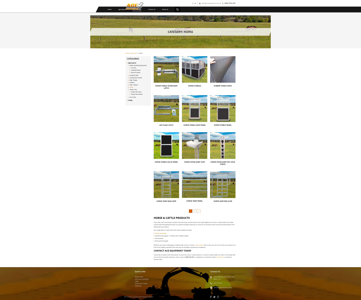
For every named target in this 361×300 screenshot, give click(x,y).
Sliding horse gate (160, 233)
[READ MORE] (166, 69)
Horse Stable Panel (223, 125)
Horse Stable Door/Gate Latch (166, 87)
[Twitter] (195, 4)
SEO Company (128, 297)
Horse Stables (194, 86)
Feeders (132, 82)
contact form (220, 257)
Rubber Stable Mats (223, 86)
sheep (130, 100)
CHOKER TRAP (134, 75)
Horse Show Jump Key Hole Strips (222, 163)
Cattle (137, 281)
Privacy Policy (139, 277)
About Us (165, 9)
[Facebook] (192, 4)
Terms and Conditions (142, 279)
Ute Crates (133, 97)
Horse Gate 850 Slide (222, 201)
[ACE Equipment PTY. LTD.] (135, 6)
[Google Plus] (218, 297)
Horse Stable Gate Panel (194, 125)
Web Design (142, 297)
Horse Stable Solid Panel (166, 162)
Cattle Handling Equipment (138, 65)
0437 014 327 (218, 283)
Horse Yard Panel (194, 201)
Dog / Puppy (133, 80)
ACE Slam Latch (166, 125)
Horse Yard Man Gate (166, 201)
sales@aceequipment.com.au (223, 287)
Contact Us (151, 9)
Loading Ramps (136, 70)
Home (109, 9)
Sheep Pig (138, 286)
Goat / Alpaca (134, 85)
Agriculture (122, 9)
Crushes (133, 68)
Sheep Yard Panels (137, 94)
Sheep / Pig (133, 89)
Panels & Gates (135, 72)
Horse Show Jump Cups (194, 162)
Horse (131, 87)
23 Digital (135, 297)
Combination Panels (136, 78)
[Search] (177, 9)
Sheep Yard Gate (136, 92)
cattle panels (199, 245)
